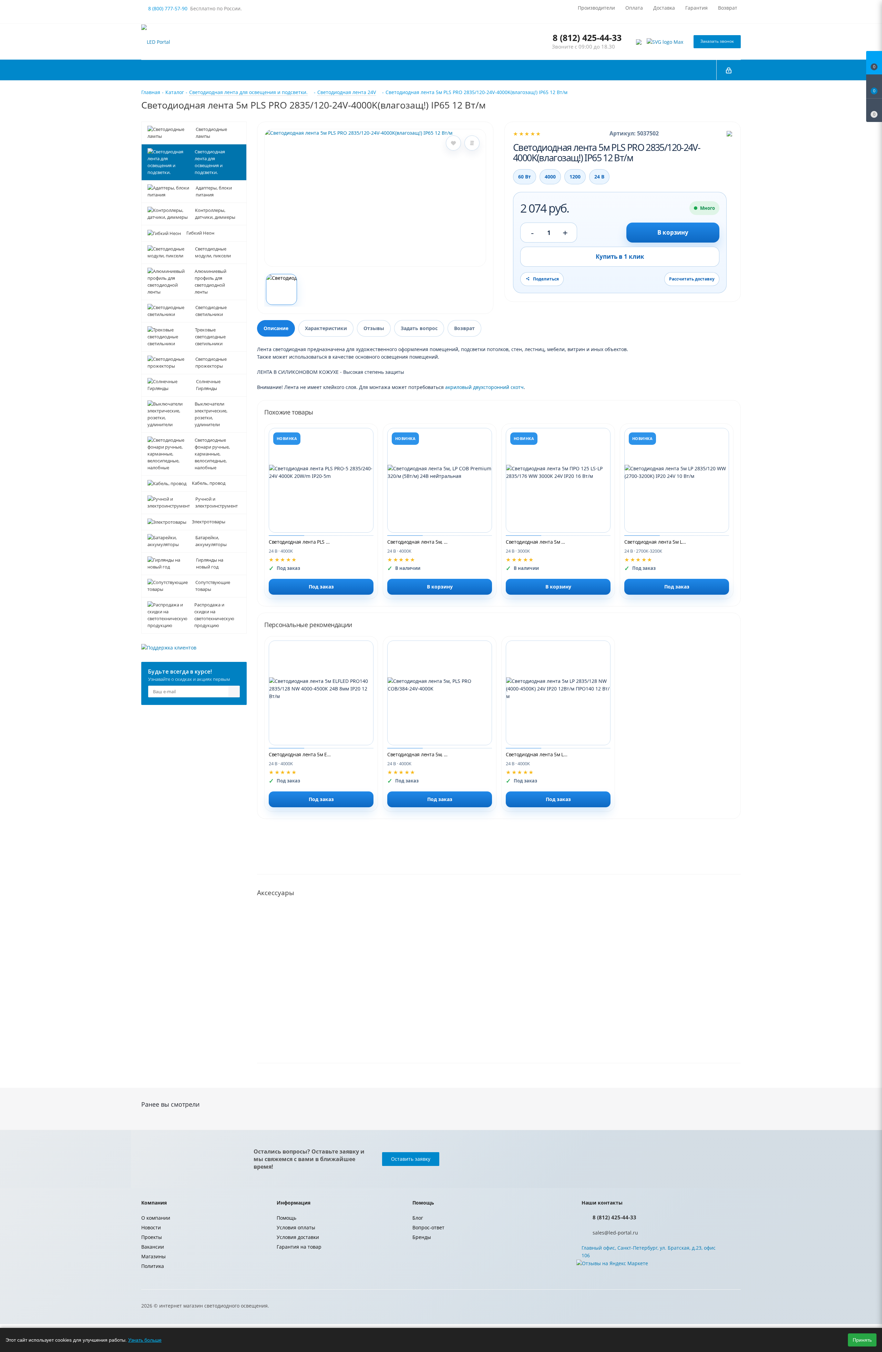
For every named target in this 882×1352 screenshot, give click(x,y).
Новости (151, 1227)
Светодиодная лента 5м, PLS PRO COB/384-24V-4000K (418, 754)
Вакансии (152, 1246)
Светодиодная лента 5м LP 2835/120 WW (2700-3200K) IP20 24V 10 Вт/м (655, 542)
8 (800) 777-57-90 (167, 8)
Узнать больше (145, 1340)
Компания (154, 1202)
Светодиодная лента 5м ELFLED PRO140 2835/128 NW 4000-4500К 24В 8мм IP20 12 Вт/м (300, 754)
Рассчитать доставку (692, 279)
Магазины (153, 1256)
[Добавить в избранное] (453, 143)
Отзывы (373, 328)
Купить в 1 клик (620, 256)
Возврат (464, 328)
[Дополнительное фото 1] (281, 289)
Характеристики (326, 328)
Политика (152, 1266)
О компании (155, 1218)
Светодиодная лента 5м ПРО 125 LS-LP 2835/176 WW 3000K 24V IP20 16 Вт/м (537, 542)
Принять (862, 1340)
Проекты (151, 1237)
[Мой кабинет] (729, 70)
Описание (276, 328)
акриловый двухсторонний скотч (484, 387)
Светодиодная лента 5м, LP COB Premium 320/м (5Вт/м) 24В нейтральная (418, 542)
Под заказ (321, 586)
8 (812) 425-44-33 (587, 37)
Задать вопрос (419, 328)
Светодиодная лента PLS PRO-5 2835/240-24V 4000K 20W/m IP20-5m (300, 542)
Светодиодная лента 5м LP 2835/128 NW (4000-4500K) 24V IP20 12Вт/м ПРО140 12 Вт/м (537, 754)
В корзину (672, 232)
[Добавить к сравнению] (472, 143)
